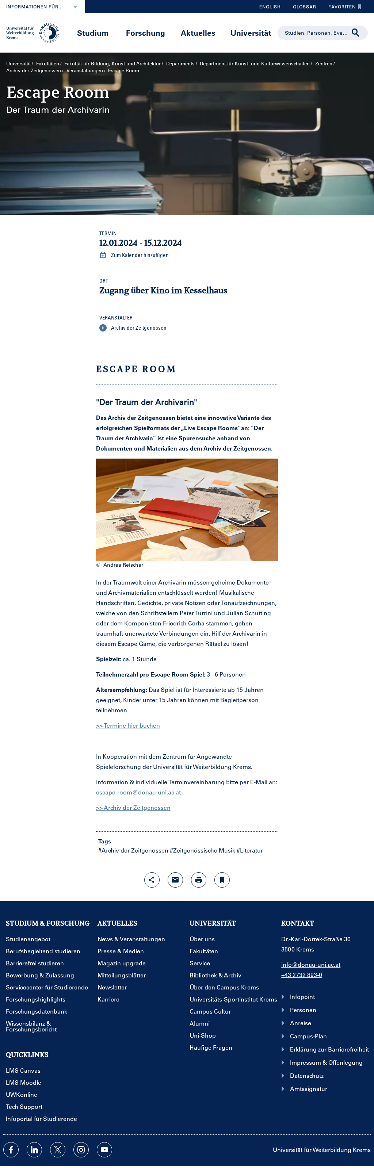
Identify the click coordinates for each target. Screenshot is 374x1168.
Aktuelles (198, 33)
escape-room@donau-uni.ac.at (138, 792)
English (270, 6)
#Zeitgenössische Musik (202, 850)
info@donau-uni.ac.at (310, 964)
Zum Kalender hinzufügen (139, 255)
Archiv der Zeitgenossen (33, 70)
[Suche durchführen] (355, 32)
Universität (250, 33)
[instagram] (81, 1149)
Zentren (323, 63)
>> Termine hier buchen (128, 725)
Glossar (301, 8)
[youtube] (104, 1149)
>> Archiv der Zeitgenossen (133, 807)
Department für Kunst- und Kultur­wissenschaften (255, 63)
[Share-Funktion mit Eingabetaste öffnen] (152, 880)
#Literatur (250, 850)
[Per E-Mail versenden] (175, 880)
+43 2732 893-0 (301, 975)
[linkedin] (34, 1149)
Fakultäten (47, 63)
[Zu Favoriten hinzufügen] (222, 880)
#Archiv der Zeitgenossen (133, 850)
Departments (180, 63)
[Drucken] (198, 880)
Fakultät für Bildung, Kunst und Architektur (112, 63)
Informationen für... (34, 6)
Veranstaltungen (84, 70)
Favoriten (339, 8)
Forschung (145, 33)
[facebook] (11, 1149)
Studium (93, 33)
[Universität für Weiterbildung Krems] (35, 32)
